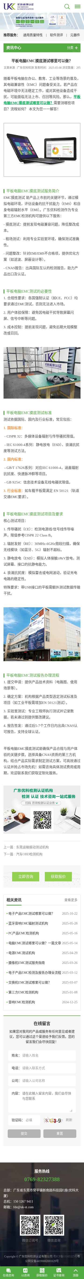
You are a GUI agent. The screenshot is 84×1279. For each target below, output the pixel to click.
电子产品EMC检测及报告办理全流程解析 (42, 974)
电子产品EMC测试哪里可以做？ (42, 913)
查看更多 (70, 900)
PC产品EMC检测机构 (42, 933)
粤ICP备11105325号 (65, 1256)
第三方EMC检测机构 (42, 992)
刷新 (68, 1120)
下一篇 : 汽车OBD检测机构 (23, 854)
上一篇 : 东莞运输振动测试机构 (26, 847)
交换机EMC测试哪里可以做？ (42, 982)
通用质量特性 (33, 35)
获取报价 (58, 877)
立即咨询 (25, 877)
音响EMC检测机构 (42, 1002)
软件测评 (56, 35)
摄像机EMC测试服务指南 (42, 963)
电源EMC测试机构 (42, 953)
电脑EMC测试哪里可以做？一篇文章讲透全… (42, 944)
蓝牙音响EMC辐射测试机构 (42, 923)
